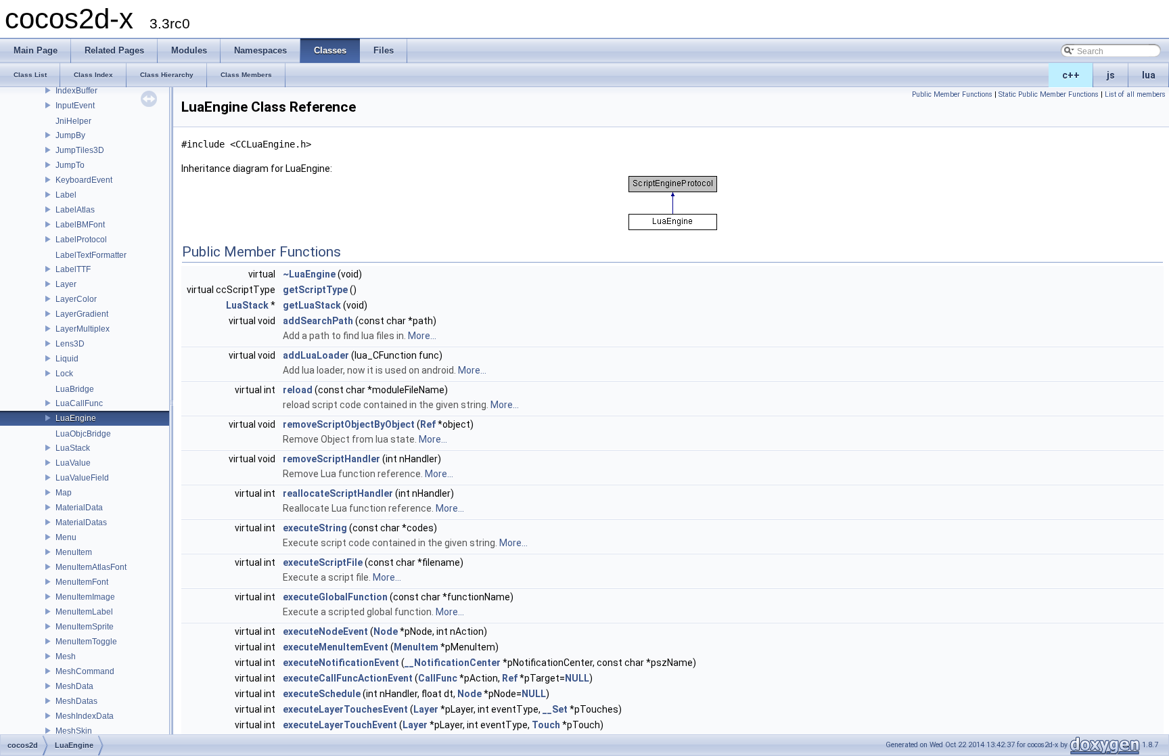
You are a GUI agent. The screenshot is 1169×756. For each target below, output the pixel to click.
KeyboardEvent (83, 180)
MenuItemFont (81, 582)
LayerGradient (81, 314)
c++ (1071, 75)
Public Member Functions (952, 94)
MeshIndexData (84, 716)
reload (298, 389)
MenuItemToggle (86, 641)
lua (1148, 75)
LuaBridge (74, 389)
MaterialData (79, 507)
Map (63, 492)
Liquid (66, 358)
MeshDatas (76, 701)
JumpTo (70, 165)
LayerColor (76, 299)
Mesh (65, 656)
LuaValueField (82, 478)
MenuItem (73, 552)
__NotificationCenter (453, 662)
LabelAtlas (75, 210)
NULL (577, 678)
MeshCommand (84, 671)
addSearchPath (318, 320)
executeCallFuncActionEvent (348, 678)
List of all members (1135, 94)
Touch (546, 724)
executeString (315, 527)
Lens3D (70, 344)
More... (422, 335)
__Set (555, 709)
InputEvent (75, 105)
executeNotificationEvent (341, 662)
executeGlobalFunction (335, 597)
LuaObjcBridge (83, 434)
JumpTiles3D (79, 150)
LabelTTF (73, 269)
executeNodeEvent (325, 631)
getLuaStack (312, 305)
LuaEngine (75, 418)
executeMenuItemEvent (335, 647)
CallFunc (437, 678)
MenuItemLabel (84, 612)
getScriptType (315, 289)
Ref (428, 424)
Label (65, 195)
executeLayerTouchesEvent (345, 709)
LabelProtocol (81, 239)
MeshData (74, 686)
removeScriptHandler (331, 458)
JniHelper (73, 121)
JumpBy (70, 135)
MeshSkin (73, 731)
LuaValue (73, 463)
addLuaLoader (316, 355)
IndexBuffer (76, 90)
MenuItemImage (85, 597)
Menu (65, 537)
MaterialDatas (81, 522)
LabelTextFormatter (91, 255)
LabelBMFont (80, 224)
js (1111, 75)
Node (385, 631)
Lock (64, 373)
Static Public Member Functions (1049, 94)
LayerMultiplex (82, 329)
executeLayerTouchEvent (340, 724)
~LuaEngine (309, 274)
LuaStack (72, 448)
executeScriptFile (323, 562)
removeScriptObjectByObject (349, 424)
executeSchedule (322, 693)
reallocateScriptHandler (338, 493)
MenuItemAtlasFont (91, 567)
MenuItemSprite (84, 626)
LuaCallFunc (79, 403)
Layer (65, 284)
